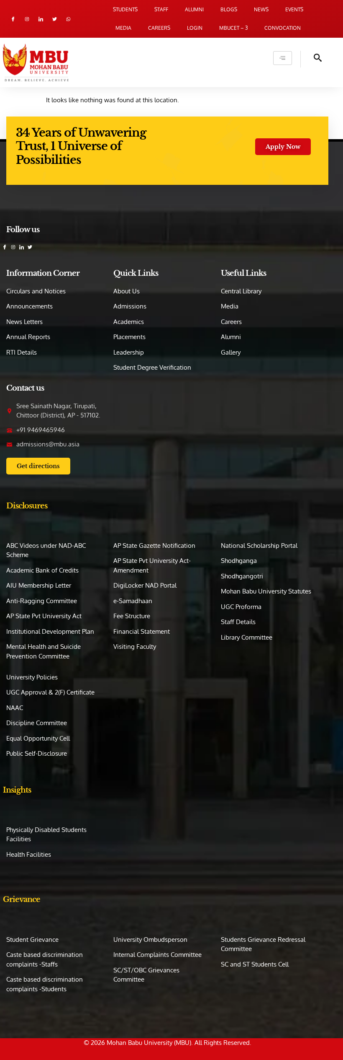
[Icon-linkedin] (41, 19)
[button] (311, 59)
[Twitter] (54, 19)
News (261, 9)
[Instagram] (27, 19)
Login (194, 28)
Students (125, 9)
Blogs (228, 9)
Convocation (282, 28)
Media (123, 28)
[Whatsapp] (68, 19)
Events (294, 9)
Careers (159, 28)
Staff (161, 9)
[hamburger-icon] (282, 58)
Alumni (194, 9)
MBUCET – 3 (233, 28)
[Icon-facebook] (13, 19)
